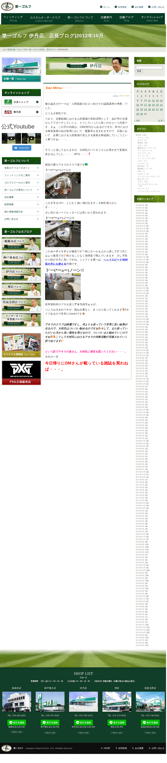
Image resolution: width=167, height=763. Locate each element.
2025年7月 (140, 239)
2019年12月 (141, 410)
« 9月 (137, 120)
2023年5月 (140, 306)
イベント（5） (143, 138)
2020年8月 (140, 389)
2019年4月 (140, 430)
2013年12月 (141, 596)
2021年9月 (140, 358)
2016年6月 (140, 518)
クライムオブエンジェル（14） (147, 185)
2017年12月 (141, 472)
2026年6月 (140, 210)
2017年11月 (141, 474)
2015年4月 (140, 555)
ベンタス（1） (143, 163)
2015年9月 (140, 542)
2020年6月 (140, 394)
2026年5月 (140, 213)
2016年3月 (140, 526)
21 (161, 105)
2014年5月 (140, 583)
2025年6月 (140, 241)
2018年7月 (140, 454)
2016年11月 (141, 506)
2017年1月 (140, 500)
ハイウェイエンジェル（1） (149, 191)
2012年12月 (141, 627)
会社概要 (139, 7)
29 (137, 114)
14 (161, 100)
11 (149, 100)
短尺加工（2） (143, 166)
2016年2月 (140, 529)
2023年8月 (140, 298)
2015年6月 (140, 550)
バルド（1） (142, 161)
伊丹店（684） (142, 135)
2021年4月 (140, 368)
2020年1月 (140, 407)
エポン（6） (142, 145)
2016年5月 (140, 521)
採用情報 (122, 7)
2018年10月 (141, 446)
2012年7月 (140, 640)
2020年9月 (140, 386)
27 (157, 109)
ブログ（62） (143, 182)
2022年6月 (140, 335)
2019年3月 (140, 433)
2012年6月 (140, 643)
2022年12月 (141, 319)
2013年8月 (140, 606)
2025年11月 (141, 228)
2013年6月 (140, 612)
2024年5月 (140, 275)
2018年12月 (141, 441)
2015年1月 (140, 562)
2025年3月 (140, 249)
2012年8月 (140, 638)
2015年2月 (140, 560)
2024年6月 (140, 272)
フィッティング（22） (146, 158)
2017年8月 (140, 482)
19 (153, 105)
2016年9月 (140, 511)
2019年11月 (141, 412)
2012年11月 (141, 630)
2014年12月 (141, 565)
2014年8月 (140, 575)
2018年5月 (140, 459)
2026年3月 (140, 218)
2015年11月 (141, 537)
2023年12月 (141, 288)
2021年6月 (140, 363)
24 (145, 109)
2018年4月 (140, 461)
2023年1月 (140, 316)
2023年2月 (140, 314)
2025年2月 (140, 252)
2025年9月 (140, 234)
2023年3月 (140, 311)
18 (149, 105)
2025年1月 (140, 254)
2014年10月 (141, 570)
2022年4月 (140, 340)
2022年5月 (140, 337)
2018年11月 (141, 443)
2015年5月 (140, 552)
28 (161, 109)
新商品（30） (143, 143)
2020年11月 (141, 381)
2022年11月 (141, 322)
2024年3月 (140, 280)
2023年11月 (141, 291)
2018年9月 (140, 449)
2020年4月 (140, 399)
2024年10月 (141, 262)
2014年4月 (140, 586)
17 (145, 105)
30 (141, 114)
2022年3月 (140, 342)
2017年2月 (140, 498)
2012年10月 (141, 632)
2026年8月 (140, 205)
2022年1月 (140, 348)
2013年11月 (141, 599)
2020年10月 (141, 384)
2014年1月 (140, 594)
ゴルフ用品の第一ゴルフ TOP (14, 49)
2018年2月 (140, 467)
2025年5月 (140, 244)
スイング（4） (143, 156)
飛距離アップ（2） (145, 169)
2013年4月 (140, 617)
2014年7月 (140, 578)
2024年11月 (141, 260)
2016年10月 (141, 508)
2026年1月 (140, 223)
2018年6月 (140, 456)
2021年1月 (140, 376)
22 (137, 109)
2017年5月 (140, 490)
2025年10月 (141, 231)
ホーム (106, 7)
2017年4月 (140, 493)
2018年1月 (140, 469)
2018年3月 (140, 464)
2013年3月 (140, 619)
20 (157, 105)
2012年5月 (140, 645)
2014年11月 (141, 568)
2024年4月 (140, 278)
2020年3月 (140, 402)
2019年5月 (140, 428)
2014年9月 (140, 573)
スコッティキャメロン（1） (149, 176)
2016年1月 (140, 531)
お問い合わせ (157, 7)
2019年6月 (140, 425)
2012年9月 (140, 635)
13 (157, 100)
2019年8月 (140, 420)
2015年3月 (140, 557)
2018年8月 (140, 451)
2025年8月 (140, 236)
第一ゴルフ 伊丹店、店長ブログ (42, 49)
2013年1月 (140, 625)
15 (137, 105)
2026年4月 (140, 216)
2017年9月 (140, 480)
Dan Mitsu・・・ (59, 88)
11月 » (161, 120)
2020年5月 (140, 397)
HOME (107, 748)
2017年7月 (140, 485)
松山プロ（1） (143, 179)
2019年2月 (140, 436)
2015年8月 (140, 544)
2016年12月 (141, 503)
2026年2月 (140, 221)
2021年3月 (140, 371)
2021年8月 (140, 361)
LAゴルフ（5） (143, 174)
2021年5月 (140, 366)
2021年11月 (141, 353)
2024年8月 (140, 267)
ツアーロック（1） (145, 150)
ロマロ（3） (142, 140)
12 (153, 100)
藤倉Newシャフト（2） (147, 148)
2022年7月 (140, 332)
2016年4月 (140, 524)
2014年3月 (140, 588)
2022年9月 (140, 327)
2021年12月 (141, 350)
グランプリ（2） (144, 153)
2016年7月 (140, 516)
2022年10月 (141, 324)
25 (149, 109)
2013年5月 (140, 614)
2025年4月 (140, 247)
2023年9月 (140, 296)
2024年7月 (140, 270)
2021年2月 (140, 373)
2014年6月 (140, 581)
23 (141, 109)
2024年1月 (140, 285)
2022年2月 (140, 345)
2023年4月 (140, 309)
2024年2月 (140, 283)
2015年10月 (141, 539)
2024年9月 (140, 265)
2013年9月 (140, 604)
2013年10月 (141, 601)
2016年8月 (140, 513)
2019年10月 (141, 415)
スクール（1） (143, 188)
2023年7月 (140, 301)
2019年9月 (140, 417)
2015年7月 (140, 547)
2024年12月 (141, 257)
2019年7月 (140, 423)
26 (153, 109)
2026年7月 (140, 208)
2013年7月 (140, 609)
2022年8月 (140, 329)
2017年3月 (140, 495)
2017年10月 (141, 477)
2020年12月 (141, 379)
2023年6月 (140, 304)
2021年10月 (141, 355)
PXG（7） (141, 171)
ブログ (115, 96)
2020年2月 (140, 405)
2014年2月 (140, 591)
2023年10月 (141, 293)
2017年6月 (140, 487)
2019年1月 (140, 438)
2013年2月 (140, 622)
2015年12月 (141, 534)
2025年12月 (141, 226)
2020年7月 (140, 392)
